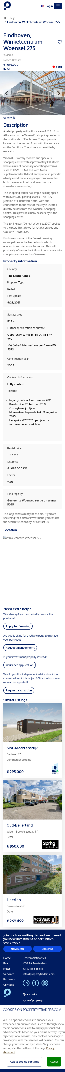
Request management (20, 647)
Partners (9, 979)
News (6, 968)
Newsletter (17, 948)
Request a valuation (19, 690)
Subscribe (47, 948)
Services (8, 974)
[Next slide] (58, 93)
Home (7, 958)
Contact (8, 984)
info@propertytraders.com (38, 974)
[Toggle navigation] (58, 6)
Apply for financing (18, 626)
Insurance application (20, 665)
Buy (12, 18)
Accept (54, 1061)
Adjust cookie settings (24, 1061)
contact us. (42, 522)
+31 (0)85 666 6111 (33, 968)
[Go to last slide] (7, 93)
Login (49, 6)
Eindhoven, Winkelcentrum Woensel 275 (33, 22)
